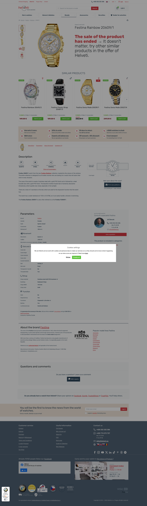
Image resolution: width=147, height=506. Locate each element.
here (86, 253)
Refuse (68, 257)
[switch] (5, 499)
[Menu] (9, 488)
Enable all (76, 257)
